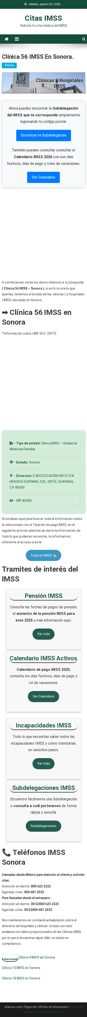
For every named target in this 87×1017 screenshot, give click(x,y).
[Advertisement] (43, 233)
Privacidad (42, 1012)
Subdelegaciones (43, 826)
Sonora (9, 65)
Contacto (57, 1012)
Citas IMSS (43, 18)
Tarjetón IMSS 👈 (43, 555)
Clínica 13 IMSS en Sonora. (21, 968)
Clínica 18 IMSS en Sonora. (21, 978)
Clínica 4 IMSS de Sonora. (37, 957)
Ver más (43, 634)
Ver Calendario (43, 177)
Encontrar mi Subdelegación (43, 135)
